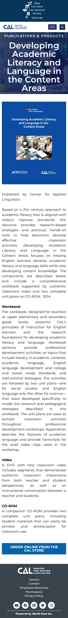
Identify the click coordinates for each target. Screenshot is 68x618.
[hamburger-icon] (52, 27)
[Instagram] (51, 605)
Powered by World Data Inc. (34, 613)
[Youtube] (16, 605)
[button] (62, 27)
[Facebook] (25, 605)
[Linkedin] (34, 605)
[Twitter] (42, 605)
